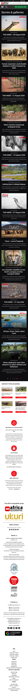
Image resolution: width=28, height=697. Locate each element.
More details (7, 397)
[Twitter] (11, 628)
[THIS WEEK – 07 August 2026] (14, 201)
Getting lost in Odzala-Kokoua (13, 184)
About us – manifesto (14, 685)
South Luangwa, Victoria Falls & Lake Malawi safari (7, 394)
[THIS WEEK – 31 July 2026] (14, 291)
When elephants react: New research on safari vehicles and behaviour (14, 365)
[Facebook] (8, 628)
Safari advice (14, 664)
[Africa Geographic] (5, 3)
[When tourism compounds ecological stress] (14, 113)
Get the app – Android (14, 654)
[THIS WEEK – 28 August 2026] (14, 23)
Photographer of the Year (14, 676)
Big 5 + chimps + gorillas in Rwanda (20, 394)
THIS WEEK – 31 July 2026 (14, 302)
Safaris (14, 659)
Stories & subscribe (14, 669)
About (14, 681)
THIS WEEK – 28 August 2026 (14, 35)
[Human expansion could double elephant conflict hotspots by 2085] (14, 52)
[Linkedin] (19, 628)
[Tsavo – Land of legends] (14, 229)
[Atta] (14, 596)
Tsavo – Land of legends (14, 241)
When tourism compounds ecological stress (14, 126)
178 (17, 378)
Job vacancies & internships (14, 688)
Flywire (6, 456)
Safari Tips (10, 329)
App (14, 648)
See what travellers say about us (14, 466)
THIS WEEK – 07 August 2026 (14, 212)
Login (14, 651)
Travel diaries (17, 182)
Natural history (18, 122)
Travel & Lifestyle (11, 182)
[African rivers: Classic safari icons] (14, 319)
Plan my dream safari (20, 7)
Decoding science (9, 61)
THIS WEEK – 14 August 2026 (14, 155)
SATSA (12, 461)
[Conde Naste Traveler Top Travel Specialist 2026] (14, 584)
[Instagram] (16, 628)
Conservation (14, 675)
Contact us (14, 687)
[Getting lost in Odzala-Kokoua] (14, 172)
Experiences (14, 663)
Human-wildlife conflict (17, 61)
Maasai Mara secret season (6, 408)
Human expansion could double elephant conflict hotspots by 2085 (14, 66)
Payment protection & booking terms (14, 667)
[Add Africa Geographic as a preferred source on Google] (14, 635)
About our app (14, 657)
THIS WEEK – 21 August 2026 (13, 96)
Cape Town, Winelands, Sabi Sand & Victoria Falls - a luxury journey (20, 408)
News (20, 267)
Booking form (14, 666)
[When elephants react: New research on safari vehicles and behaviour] (14, 351)
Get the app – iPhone (14, 652)
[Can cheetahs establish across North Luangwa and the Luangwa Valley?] (13, 258)
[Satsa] (14, 591)
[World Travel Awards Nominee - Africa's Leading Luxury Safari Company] (14, 574)
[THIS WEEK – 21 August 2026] (13, 85)
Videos (14, 678)
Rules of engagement (14, 679)
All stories (14, 673)
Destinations (14, 239)
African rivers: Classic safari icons (14, 332)
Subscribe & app (14, 672)
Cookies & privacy (14, 690)
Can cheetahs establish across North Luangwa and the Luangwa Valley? (13, 272)
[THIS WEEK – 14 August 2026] (14, 144)
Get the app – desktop (14, 655)
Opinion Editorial (14, 32)
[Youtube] (14, 628)
